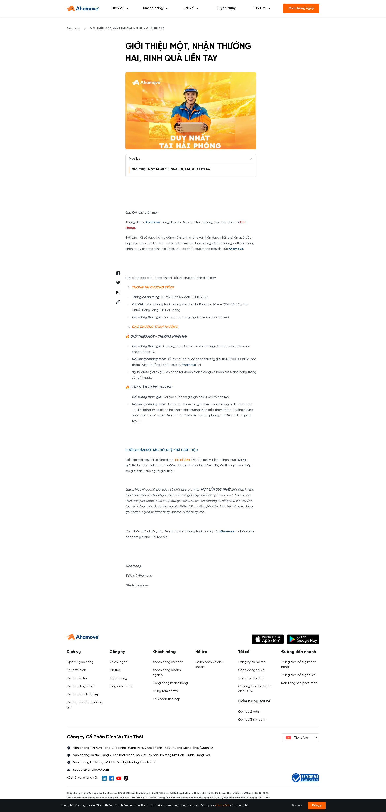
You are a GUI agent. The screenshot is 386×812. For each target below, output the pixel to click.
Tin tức (115, 670)
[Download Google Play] (303, 639)
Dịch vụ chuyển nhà (81, 686)
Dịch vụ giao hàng (80, 662)
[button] (118, 302)
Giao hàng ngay (301, 8)
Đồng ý (317, 805)
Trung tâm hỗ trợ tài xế (298, 675)
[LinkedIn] (104, 778)
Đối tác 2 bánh (249, 711)
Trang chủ (73, 28)
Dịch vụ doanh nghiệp (83, 694)
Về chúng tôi (119, 662)
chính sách (222, 805)
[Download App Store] (268, 639)
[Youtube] (118, 778)
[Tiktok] (126, 778)
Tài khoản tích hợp (166, 699)
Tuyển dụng (226, 8)
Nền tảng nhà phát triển (299, 683)
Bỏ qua (297, 805)
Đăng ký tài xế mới (252, 662)
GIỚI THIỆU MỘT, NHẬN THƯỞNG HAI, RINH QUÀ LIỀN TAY (171, 169)
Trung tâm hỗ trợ (165, 691)
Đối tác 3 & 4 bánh (252, 719)
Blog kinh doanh (121, 686)
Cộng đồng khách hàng (170, 683)
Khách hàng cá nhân (168, 662)
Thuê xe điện (76, 670)
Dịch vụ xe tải (77, 678)
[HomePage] (83, 8)
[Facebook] (111, 778)
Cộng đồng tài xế (251, 670)
